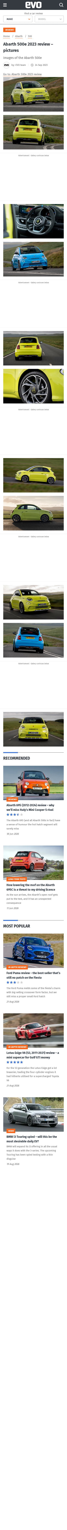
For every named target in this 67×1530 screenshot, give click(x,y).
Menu (5, 5)
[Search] (61, 4)
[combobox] (5, 19)
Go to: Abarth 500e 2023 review (22, 74)
